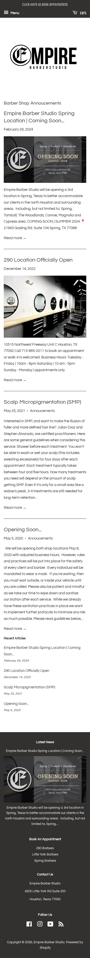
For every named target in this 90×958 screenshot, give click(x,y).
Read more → (15, 238)
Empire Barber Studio (49, 942)
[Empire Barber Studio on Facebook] (29, 925)
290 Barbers (45, 848)
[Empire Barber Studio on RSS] (61, 925)
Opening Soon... (23, 530)
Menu (14, 13)
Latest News (45, 742)
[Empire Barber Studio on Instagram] (39, 925)
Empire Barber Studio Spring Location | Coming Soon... (45, 751)
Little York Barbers (45, 854)
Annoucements (42, 411)
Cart (82, 13)
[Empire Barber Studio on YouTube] (50, 925)
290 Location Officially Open (38, 260)
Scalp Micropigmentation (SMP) (42, 402)
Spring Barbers (45, 860)
